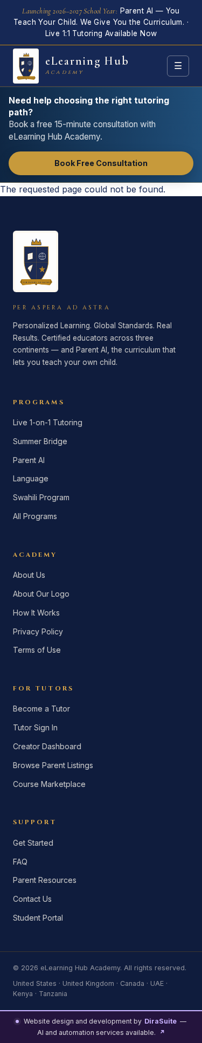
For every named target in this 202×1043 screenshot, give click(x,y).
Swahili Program (41, 497)
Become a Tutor (41, 708)
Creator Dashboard (47, 746)
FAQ (20, 861)
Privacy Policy (38, 631)
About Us (29, 574)
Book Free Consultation (101, 163)
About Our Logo (41, 593)
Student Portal (38, 917)
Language (30, 478)
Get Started (33, 842)
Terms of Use (37, 649)
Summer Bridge (40, 441)
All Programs (35, 516)
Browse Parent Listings (53, 765)
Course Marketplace (49, 784)
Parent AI (29, 460)
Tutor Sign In (35, 727)
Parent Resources (44, 880)
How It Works (36, 612)
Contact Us (32, 898)
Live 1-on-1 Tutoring (47, 422)
